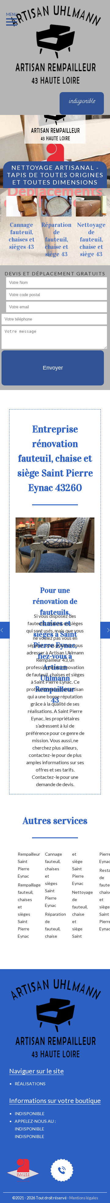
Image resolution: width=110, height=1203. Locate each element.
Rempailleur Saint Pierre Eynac (21, 865)
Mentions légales (83, 1197)
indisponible (29, 1128)
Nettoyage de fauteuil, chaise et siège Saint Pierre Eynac (89, 895)
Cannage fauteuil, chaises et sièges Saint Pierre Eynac (49, 879)
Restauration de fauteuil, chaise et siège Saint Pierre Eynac (103, 899)
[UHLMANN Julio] (55, 44)
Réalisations (30, 1083)
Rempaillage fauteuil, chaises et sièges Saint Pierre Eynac (21, 910)
